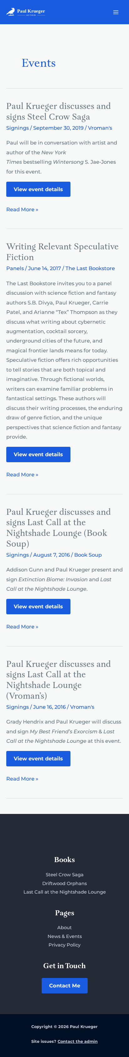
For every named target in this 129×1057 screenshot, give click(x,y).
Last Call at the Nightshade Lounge (64, 892)
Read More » (22, 210)
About (64, 927)
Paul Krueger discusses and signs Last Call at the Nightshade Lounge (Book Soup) (58, 528)
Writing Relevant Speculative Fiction (62, 252)
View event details (38, 189)
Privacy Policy (64, 945)
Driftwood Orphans (64, 883)
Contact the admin (78, 1041)
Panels (15, 268)
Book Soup (88, 555)
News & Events (65, 936)
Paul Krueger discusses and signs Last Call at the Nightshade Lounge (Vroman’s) (58, 680)
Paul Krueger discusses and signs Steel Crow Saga (58, 112)
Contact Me (64, 985)
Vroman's (100, 128)
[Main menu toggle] (116, 12)
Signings (17, 128)
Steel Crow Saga (65, 875)
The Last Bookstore (90, 268)
